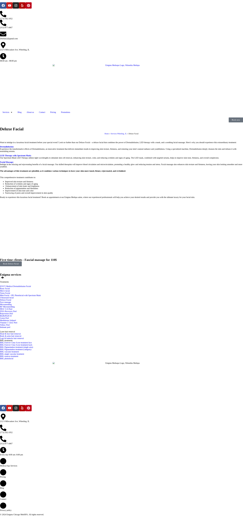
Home (107, 134)
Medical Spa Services (8, 466)
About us (30, 112)
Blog (20, 112)
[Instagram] (16, 5)
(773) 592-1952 (6, 19)
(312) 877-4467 (6, 27)
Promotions (65, 112)
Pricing (53, 112)
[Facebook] (3, 5)
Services (6, 112)
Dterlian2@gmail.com (9, 39)
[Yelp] (22, 5)
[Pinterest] (28, 5)
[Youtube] (9, 5)
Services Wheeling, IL (119, 134)
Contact (42, 112)
